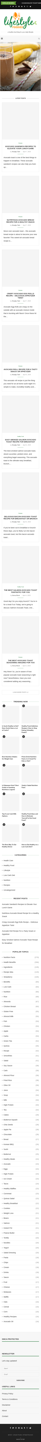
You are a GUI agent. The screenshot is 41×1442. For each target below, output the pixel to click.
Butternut (21, 1154)
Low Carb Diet (9, 875)
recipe (21, 1051)
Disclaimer (6, 1405)
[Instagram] (16, 6)
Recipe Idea (21, 972)
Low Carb (21, 987)
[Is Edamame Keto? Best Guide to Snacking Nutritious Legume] (10, 774)
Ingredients (21, 967)
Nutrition (7, 880)
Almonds (21, 1002)
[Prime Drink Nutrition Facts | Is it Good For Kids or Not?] (30, 745)
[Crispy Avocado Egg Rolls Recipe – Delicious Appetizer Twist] (20, 268)
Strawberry (21, 977)
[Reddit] (30, 6)
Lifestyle (7, 870)
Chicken (21, 1026)
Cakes (21, 1115)
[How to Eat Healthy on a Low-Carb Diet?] (30, 833)
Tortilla (21, 1238)
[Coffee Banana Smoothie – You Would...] (20, 66)
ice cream (21, 1179)
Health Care (8, 861)
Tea (21, 1110)
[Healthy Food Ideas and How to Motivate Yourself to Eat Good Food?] (30, 802)
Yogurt (21, 1248)
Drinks (21, 1272)
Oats (21, 1302)
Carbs (21, 1036)
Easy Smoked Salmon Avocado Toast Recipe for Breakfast (20, 441)
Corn (21, 1312)
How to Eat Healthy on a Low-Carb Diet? (30, 846)
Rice (21, 997)
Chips (21, 1262)
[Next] (20, 3)
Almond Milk (21, 1016)
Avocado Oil (21, 1322)
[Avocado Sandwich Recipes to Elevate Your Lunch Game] (20, 121)
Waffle (21, 1297)
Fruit (21, 1282)
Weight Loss (21, 1213)
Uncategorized (9, 890)
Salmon (21, 1223)
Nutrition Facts (21, 957)
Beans (21, 1218)
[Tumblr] (24, 6)
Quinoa (21, 1046)
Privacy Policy (7, 1394)
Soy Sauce (21, 1066)
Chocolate (21, 1134)
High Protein (21, 1105)
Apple (21, 1031)
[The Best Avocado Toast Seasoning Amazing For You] (20, 635)
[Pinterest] (19, 6)
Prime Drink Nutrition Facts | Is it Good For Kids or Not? (29, 759)
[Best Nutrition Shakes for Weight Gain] (10, 745)
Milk (21, 1100)
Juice (21, 1090)
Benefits (21, 982)
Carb (21, 1071)
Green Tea (21, 1041)
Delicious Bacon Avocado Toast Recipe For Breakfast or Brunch (20, 518)
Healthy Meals (21, 1159)
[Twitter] (13, 6)
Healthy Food (9, 865)
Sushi (21, 1149)
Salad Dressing (21, 1253)
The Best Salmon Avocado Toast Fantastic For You (20, 591)
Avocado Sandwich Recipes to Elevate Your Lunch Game (20, 147)
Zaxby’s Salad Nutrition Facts (30, 786)
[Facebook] (10, 6)
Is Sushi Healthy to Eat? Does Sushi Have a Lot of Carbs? (10, 728)
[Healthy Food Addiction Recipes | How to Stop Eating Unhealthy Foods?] (30, 714)
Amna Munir (16, 595)
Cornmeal (21, 1194)
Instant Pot (21, 1228)
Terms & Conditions (10, 1399)
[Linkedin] (21, 6)
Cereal (21, 1307)
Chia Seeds (21, 1125)
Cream (21, 1267)
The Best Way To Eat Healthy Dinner (9, 846)
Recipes (7, 885)
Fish (21, 1021)
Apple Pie (21, 1130)
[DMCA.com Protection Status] (7, 1346)
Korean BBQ (21, 1144)
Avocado (21, 1164)
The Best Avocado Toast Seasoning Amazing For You (20, 662)
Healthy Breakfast (21, 1203)
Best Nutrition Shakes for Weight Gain (9, 758)
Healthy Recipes (21, 1317)
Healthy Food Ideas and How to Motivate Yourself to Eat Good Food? (30, 817)
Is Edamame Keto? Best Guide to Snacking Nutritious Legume (10, 787)
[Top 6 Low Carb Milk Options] (10, 802)
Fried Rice (21, 1080)
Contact (5, 1416)
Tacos (21, 1184)
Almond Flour (21, 1075)
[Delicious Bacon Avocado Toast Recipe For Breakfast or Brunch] (20, 491)
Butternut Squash (21, 1120)
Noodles (21, 1243)
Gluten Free (21, 1011)
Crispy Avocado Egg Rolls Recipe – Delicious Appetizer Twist (20, 296)
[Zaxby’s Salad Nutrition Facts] (30, 774)
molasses (21, 1292)
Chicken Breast (21, 1006)
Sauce (21, 1277)
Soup (21, 1095)
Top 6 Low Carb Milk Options (9, 815)
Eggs (21, 1169)
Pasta (21, 1258)
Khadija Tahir (16, 151)
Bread (21, 1139)
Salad (21, 1061)
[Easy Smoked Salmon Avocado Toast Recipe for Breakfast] (20, 414)
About (4, 1411)
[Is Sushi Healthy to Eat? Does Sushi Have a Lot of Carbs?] (10, 714)
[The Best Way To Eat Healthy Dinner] (10, 833)
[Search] (39, 39)
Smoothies (21, 1056)
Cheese (21, 1287)
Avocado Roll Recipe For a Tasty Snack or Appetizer (20, 370)
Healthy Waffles (21, 1189)
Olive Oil (21, 1085)
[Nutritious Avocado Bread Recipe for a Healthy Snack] (20, 194)
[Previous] (18, 3)
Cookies (21, 1208)
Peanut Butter (21, 1233)
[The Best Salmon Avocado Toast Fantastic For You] (20, 564)
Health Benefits (21, 962)
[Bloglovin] (27, 6)
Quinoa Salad (21, 1199)
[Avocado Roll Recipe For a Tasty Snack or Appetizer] (20, 343)
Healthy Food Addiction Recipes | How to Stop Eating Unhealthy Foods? (30, 729)
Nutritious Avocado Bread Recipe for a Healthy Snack (20, 221)
